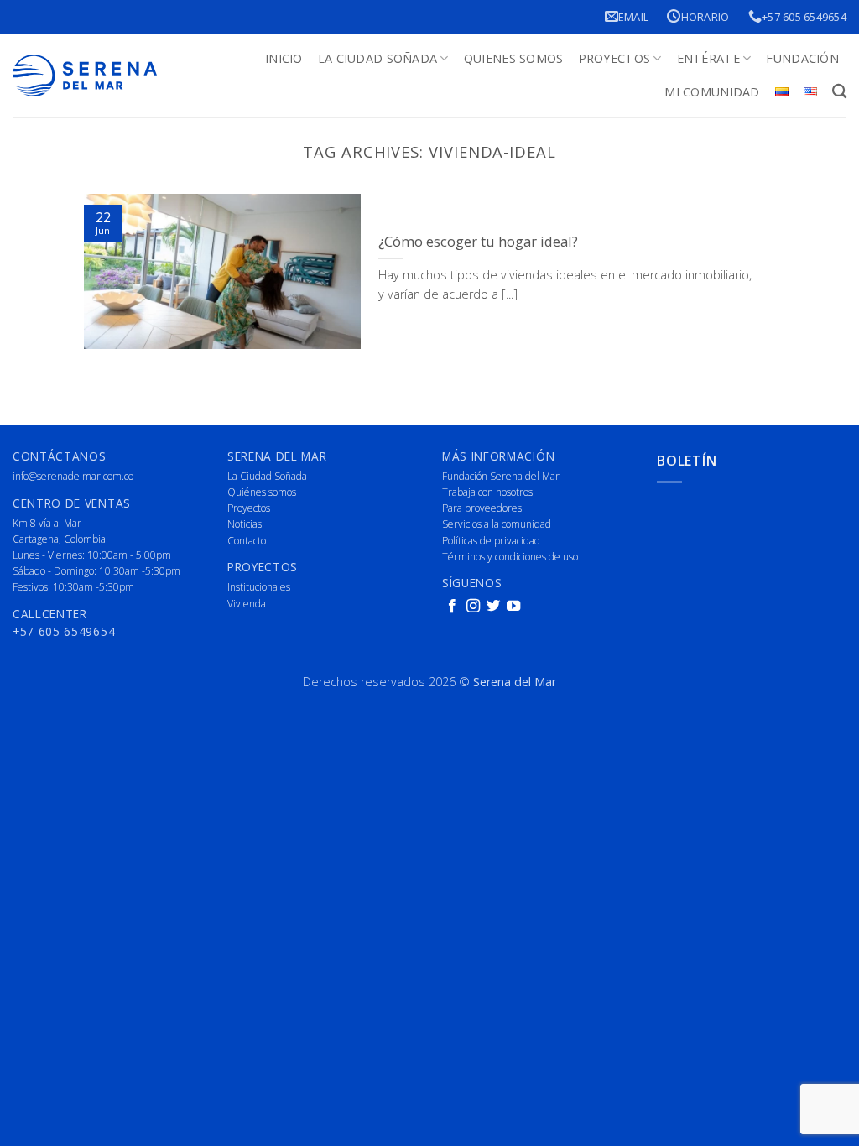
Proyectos (615, 58)
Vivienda (246, 603)
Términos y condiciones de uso (510, 557)
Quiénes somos (261, 492)
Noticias (244, 524)
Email (633, 16)
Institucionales (258, 587)
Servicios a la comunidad (496, 524)
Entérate (708, 58)
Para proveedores (482, 508)
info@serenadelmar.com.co (73, 476)
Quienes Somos (514, 58)
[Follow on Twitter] (493, 606)
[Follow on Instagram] (473, 606)
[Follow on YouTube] (513, 606)
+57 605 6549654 (804, 16)
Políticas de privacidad (491, 541)
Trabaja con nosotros (487, 492)
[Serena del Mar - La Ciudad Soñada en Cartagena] (85, 76)
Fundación (802, 58)
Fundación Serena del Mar (501, 476)
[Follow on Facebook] (452, 606)
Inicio (284, 58)
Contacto (246, 541)
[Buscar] (839, 92)
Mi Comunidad (711, 92)
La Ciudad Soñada (378, 58)
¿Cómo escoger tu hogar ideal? (478, 241)
